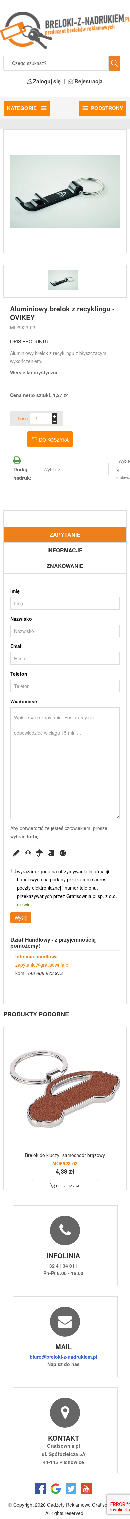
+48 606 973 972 (45, 973)
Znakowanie (65, 566)
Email (16, 646)
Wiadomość (23, 701)
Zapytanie (65, 534)
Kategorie (22, 108)
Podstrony (107, 108)
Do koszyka (54, 439)
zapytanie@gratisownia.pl (42, 964)
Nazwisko (21, 618)
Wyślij (21, 917)
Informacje (65, 550)
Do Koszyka (67, 1185)
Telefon (18, 673)
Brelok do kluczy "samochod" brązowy (65, 1155)
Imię (15, 591)
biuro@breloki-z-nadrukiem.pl (63, 1356)
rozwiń (24, 904)
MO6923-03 (22, 327)
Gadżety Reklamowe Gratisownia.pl (84, 1504)
